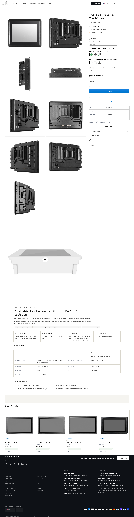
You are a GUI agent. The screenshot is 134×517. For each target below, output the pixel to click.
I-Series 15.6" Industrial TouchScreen (44, 442)
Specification (93, 122)
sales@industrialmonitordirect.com (103, 458)
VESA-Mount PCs (8, 476)
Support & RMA (40, 490)
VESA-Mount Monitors (9, 483)
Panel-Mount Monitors (9, 481)
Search (38, 474)
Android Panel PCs (9, 498)
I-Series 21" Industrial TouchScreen (12, 442)
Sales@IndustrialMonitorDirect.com (75, 476)
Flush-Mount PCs (8, 478)
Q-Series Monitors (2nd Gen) (11, 490)
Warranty (39, 488)
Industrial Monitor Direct (11, 12)
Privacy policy (24, 516)
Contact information (40, 516)
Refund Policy (40, 481)
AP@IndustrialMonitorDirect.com (109, 476)
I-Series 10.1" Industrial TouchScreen (107, 442)
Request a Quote (96, 3)
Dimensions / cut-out (105, 122)
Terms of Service (41, 486)
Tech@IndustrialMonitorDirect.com (75, 480)
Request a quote (123, 458)
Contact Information (41, 476)
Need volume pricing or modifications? (102, 101)
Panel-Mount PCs (8, 474)
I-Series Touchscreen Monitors (25, 12)
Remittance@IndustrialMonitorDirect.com (111, 485)
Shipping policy (50, 516)
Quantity (91, 81)
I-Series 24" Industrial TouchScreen (75, 442)
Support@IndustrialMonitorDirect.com (76, 485)
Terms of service (58, 516)
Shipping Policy (40, 483)
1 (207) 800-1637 (85, 458)
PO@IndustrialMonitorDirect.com (109, 480)
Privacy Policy (40, 478)
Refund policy (32, 516)
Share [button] (93, 145)
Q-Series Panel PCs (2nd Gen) (11, 488)
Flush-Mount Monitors (9, 486)
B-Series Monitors (8, 495)
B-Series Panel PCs (9, 493)
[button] (15, 3)
